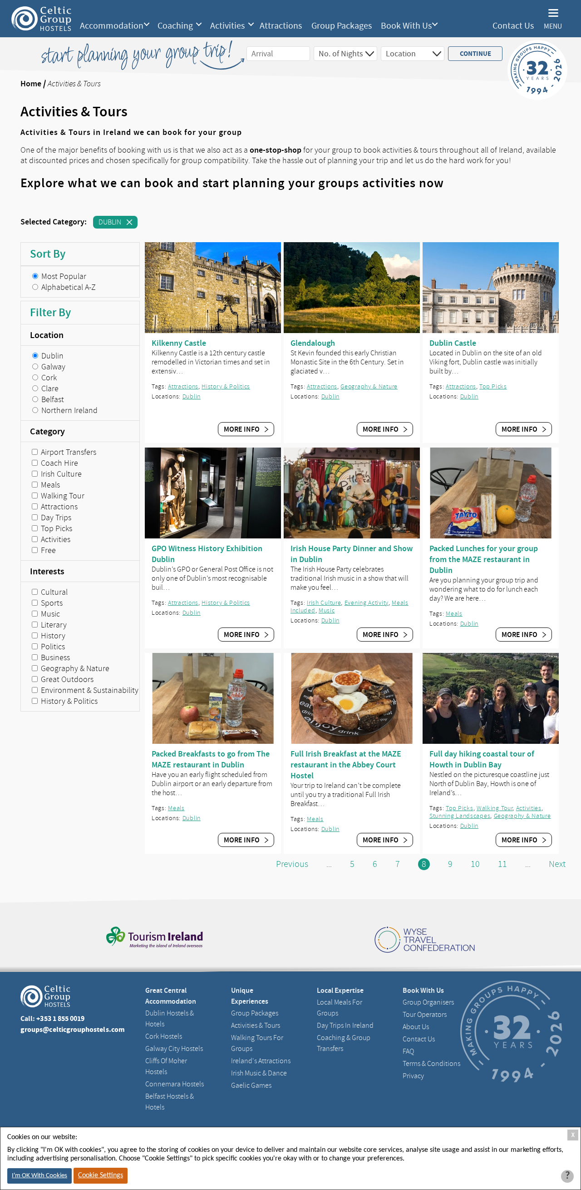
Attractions (281, 25)
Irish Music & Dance (259, 1073)
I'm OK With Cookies (39, 1175)
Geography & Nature (74, 668)
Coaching (175, 25)
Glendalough (312, 343)
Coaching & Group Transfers (343, 1043)
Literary (53, 625)
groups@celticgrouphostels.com (72, 1029)
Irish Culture (60, 474)
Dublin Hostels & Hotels (169, 1019)
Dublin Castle (452, 343)
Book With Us (406, 25)
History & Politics (68, 701)
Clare (49, 388)
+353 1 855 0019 (60, 1018)
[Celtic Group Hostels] (41, 18)
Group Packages (341, 25)
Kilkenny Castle (179, 343)
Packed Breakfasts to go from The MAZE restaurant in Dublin (211, 759)
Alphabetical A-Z (67, 287)
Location (47, 335)
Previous (292, 864)
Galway (52, 367)
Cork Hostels (163, 1036)
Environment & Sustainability (88, 690)
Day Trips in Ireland (345, 1025)
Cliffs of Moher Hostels (166, 1066)
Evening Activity (367, 603)
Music (49, 614)
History (52, 636)
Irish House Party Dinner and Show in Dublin (351, 554)
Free (47, 550)
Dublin (109, 222)
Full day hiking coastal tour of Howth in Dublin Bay (481, 759)
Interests (47, 571)
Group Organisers (428, 1002)
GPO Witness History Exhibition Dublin (207, 554)
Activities (227, 25)
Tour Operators (425, 1014)
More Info (242, 429)
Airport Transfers (67, 452)
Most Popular (62, 276)
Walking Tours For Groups (257, 1043)
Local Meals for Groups (339, 1008)
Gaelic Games (251, 1085)
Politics (52, 647)
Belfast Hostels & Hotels (169, 1102)
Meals (49, 485)
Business (54, 657)
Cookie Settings (100, 1175)
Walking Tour (61, 496)
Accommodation (111, 25)
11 (502, 864)
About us (416, 1026)
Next (557, 864)
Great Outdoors (66, 679)
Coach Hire (58, 463)
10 (475, 864)
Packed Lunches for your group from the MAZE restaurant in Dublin (483, 559)
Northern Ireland (68, 410)
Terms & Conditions (431, 1063)
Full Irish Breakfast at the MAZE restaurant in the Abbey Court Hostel (345, 764)
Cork (48, 378)
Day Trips (55, 518)
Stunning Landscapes (459, 816)
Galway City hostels (174, 1048)
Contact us (419, 1039)
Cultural (53, 592)
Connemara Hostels (174, 1084)
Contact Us (513, 25)
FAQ (408, 1051)
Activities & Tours (255, 1025)
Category (47, 431)
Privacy (413, 1075)
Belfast (51, 399)
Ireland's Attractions (260, 1061)
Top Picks (55, 528)
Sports (51, 603)
